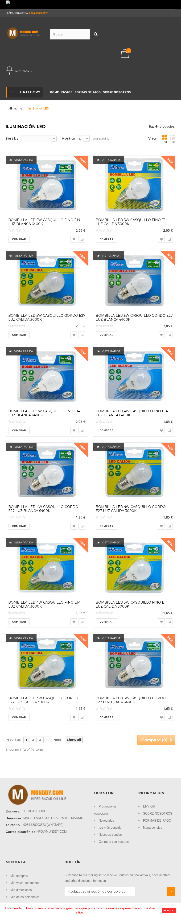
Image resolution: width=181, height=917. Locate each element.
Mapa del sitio (152, 827)
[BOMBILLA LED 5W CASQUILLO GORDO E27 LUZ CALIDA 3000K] (47, 280)
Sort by (12, 138)
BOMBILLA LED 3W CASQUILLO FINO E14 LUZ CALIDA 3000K (132, 605)
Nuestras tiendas (110, 834)
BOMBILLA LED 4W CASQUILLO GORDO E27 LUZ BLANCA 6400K (43, 509)
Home (18, 108)
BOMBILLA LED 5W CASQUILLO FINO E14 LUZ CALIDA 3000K (132, 222)
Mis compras (19, 876)
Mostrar (68, 138)
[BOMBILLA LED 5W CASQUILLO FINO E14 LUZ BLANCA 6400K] (47, 185)
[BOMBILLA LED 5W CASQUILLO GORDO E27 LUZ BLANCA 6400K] (134, 280)
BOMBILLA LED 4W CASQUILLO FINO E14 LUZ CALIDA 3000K (44, 605)
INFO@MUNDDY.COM (51, 831)
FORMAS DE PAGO (157, 820)
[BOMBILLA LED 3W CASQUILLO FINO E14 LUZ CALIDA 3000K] (134, 567)
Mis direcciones (21, 890)
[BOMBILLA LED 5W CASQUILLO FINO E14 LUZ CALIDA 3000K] (134, 185)
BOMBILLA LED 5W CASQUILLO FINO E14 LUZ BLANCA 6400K (44, 222)
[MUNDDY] (24, 33)
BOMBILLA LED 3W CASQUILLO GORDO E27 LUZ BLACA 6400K (131, 700)
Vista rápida (23, 160)
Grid (164, 142)
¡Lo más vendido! (110, 827)
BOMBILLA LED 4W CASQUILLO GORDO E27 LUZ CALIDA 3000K (131, 509)
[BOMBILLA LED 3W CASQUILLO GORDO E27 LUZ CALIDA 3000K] (47, 663)
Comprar (19, 239)
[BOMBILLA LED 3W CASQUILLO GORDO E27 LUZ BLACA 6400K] (134, 663)
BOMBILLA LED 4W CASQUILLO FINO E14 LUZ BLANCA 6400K (132, 413)
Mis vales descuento (24, 883)
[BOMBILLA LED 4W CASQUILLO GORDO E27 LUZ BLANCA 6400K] (47, 472)
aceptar (169, 910)
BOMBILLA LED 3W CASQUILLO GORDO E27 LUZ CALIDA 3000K (43, 700)
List (172, 142)
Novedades (106, 820)
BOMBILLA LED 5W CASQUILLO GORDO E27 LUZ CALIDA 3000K (46, 318)
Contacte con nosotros (114, 841)
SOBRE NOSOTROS (157, 813)
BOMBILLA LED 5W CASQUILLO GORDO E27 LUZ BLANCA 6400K (134, 318)
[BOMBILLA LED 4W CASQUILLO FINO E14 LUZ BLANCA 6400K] (134, 376)
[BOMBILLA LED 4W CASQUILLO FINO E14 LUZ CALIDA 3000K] (47, 567)
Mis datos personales (25, 897)
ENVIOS (149, 806)
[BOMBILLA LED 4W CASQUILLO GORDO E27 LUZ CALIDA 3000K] (134, 472)
